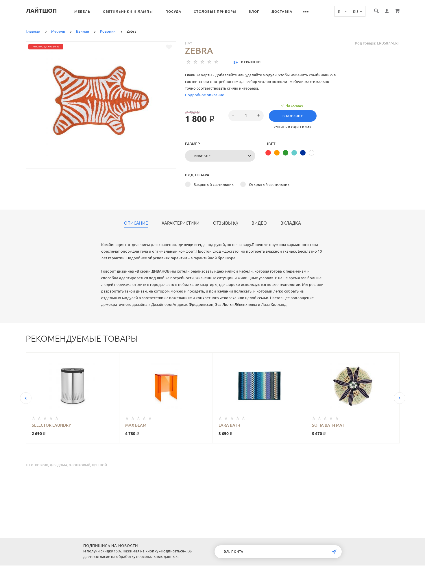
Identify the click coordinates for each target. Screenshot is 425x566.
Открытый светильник (269, 184)
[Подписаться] (334, 552)
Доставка (281, 11)
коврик (41, 465)
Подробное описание (204, 95)
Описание (136, 223)
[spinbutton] (246, 115)
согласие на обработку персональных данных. (136, 556)
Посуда (173, 11)
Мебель (82, 11)
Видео (259, 223)
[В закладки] (169, 47)
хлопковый (79, 465)
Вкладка (290, 223)
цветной (99, 465)
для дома (58, 465)
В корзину (292, 116)
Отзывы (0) (225, 223)
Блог (254, 11)
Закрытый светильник (214, 184)
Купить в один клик (292, 127)
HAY (188, 43)
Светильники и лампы (128, 11)
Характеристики (180, 223)
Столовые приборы (215, 11)
